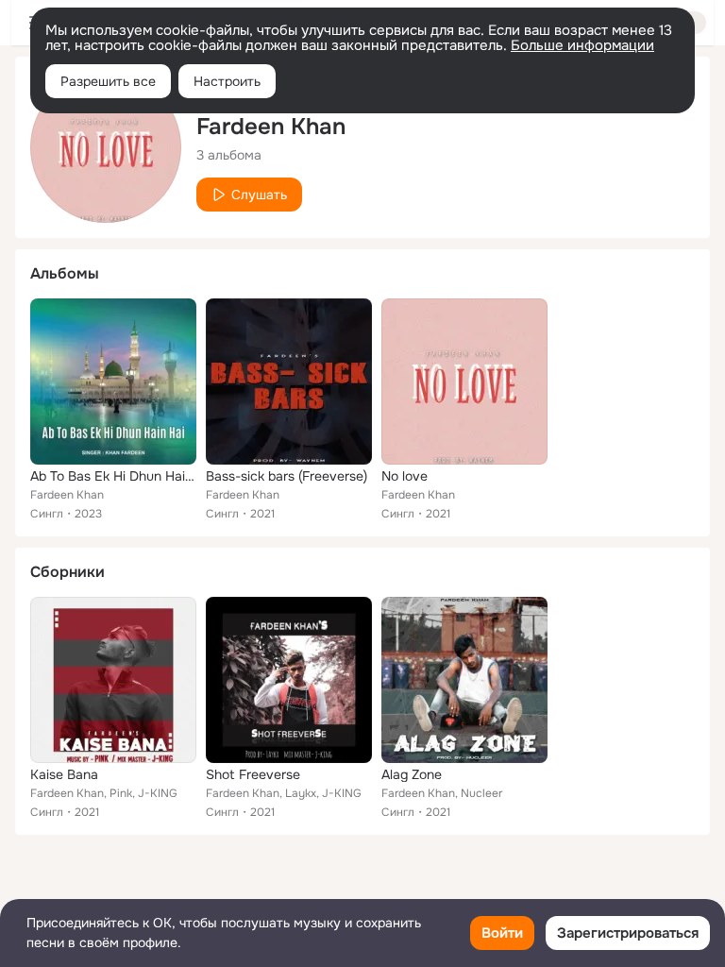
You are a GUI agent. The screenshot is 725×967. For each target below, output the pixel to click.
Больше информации (582, 45)
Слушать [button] (259, 194)
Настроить (227, 81)
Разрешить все (108, 81)
